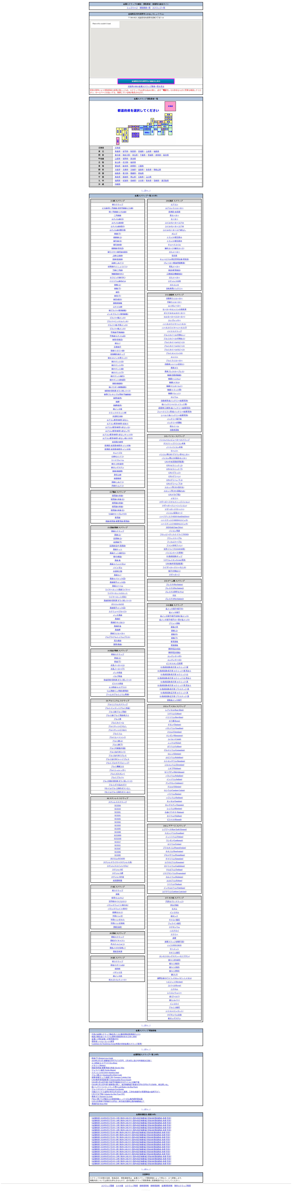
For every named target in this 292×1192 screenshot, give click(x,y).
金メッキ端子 (174, 612)
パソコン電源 (174, 531)
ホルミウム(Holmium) (174, 877)
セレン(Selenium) (174, 754)
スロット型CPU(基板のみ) (174, 491)
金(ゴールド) (174, 996)
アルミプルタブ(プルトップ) (117, 763)
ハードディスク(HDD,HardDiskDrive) (174, 516)
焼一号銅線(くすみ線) (117, 212)
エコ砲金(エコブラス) (117, 687)
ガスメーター (174, 252)
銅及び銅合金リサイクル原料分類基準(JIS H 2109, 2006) (114, 1037)
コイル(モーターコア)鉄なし (174, 230)
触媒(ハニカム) (174, 379)
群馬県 (158, 155)
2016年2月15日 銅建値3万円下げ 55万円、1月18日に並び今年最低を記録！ (122, 1061)
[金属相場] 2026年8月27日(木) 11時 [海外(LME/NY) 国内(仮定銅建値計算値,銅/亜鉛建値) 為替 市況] (131, 1128)
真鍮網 (117, 630)
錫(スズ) (174, 974)
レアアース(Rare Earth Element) (174, 829)
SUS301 (118, 812)
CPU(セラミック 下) (174, 469)
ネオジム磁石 (174, 953)
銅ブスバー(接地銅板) (117, 310)
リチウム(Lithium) (174, 714)
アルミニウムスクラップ (118, 704)
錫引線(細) (117, 245)
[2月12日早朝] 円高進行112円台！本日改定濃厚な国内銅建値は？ (118, 1101)
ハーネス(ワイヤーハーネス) (174, 324)
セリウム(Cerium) (174, 844)
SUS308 (118, 832)
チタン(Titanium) (174, 725)
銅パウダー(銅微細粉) (117, 387)
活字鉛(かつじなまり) (117, 901)
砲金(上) (117, 658)
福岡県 (117, 181)
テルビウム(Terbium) (174, 870)
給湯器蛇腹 (117, 880)
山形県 (148, 151)
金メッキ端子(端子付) (174, 609)
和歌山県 (157, 170)
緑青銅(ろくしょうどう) (117, 267)
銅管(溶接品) (117, 340)
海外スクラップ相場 (182, 1186)
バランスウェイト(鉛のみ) (117, 905)
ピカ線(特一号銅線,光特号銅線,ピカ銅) (117, 208)
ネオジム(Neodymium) (174, 851)
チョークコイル (174, 245)
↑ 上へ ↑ (146, 190)
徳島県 (117, 173)
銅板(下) (117, 288)
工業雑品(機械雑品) (174, 274)
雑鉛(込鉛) (117, 927)
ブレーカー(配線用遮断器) (174, 263)
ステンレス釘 (117, 869)
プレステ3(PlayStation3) (174, 599)
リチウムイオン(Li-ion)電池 (174, 560)
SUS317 (118, 842)
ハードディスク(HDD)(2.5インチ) (174, 524)
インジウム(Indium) (174, 779)
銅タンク (174, 916)
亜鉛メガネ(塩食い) (117, 948)
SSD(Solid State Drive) (174, 527)
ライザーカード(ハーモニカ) (174, 567)
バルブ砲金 (117, 676)
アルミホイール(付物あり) (174, 339)
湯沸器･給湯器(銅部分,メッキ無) (117, 445)
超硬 (174, 938)
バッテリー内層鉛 (174, 423)
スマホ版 (119, 1186)
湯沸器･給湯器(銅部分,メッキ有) (117, 449)
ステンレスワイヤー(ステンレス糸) (117, 862)
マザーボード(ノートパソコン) (174, 506)
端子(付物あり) (174, 571)
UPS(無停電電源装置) (174, 564)
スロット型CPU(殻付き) (174, 487)
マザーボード (174, 575)
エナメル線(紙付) (118, 226)
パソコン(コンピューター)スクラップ (174, 440)
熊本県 (148, 181)
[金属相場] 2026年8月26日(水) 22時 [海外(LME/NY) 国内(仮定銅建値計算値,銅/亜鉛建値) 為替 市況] (131, 1159)
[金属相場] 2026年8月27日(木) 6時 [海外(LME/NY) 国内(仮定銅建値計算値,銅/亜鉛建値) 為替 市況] (131, 1140)
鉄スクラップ (117, 961)
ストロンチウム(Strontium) (174, 761)
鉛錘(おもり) (117, 912)
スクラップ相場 (131, 1186)
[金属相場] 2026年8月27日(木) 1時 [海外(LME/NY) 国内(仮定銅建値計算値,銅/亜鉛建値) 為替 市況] (131, 1152)
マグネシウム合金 (174, 1015)
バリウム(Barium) (174, 794)
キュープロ (117, 453)
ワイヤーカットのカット (118, 593)
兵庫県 (125, 170)
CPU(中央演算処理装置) (174, 462)
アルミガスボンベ (117, 774)
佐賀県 (125, 181)
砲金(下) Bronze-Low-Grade (102, 1058)
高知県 (141, 173)
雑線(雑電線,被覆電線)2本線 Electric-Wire (108, 1068)
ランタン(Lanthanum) (174, 840)
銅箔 (117, 292)
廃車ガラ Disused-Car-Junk (102, 1096)
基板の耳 (174, 627)
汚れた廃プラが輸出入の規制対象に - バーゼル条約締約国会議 (117, 1099)
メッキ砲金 (117, 672)
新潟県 (133, 159)
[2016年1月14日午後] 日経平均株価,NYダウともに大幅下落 (115, 1082)
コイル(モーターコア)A (174, 223)
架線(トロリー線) (118, 351)
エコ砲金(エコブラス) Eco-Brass (104, 1063)
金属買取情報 (167, 1186)
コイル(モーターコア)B (174, 226)
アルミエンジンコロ (174, 353)
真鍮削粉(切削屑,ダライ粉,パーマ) (117, 600)
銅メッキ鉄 (117, 976)
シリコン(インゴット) (174, 1011)
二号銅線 (117, 215)
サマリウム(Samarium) (174, 859)
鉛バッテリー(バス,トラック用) (174, 404)
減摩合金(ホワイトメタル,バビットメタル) (174, 978)
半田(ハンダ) (117, 916)
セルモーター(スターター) (174, 317)
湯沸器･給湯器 (174, 212)
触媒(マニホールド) (174, 386)
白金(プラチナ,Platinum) (174, 812)
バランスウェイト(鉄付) (117, 909)
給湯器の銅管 (117, 442)
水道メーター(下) (118, 669)
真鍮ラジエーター (117, 633)
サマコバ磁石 (174, 920)
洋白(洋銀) (174, 905)
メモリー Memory (99, 1065)
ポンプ (174, 234)
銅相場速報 (155, 1186)
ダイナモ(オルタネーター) (174, 313)
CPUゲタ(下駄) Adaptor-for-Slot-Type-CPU (108, 1094)
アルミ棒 (117, 719)
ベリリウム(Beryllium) (174, 717)
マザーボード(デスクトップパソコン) (174, 502)
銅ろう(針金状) (118, 464)
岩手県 (125, 151)
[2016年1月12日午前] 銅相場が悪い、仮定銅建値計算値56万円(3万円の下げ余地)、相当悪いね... (130, 1085)
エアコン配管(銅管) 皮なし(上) (117, 427)
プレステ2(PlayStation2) (174, 588)
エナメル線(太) (118, 219)
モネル (174, 909)
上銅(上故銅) (117, 256)
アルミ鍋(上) (117, 741)
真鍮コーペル (117, 586)
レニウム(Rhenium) (174, 809)
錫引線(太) (117, 241)
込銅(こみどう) (118, 263)
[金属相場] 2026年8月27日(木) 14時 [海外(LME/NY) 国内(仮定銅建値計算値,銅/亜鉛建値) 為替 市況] (131, 1120)
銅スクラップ (117, 204)
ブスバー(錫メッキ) (117, 318)
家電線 (117, 518)
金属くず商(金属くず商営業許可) (105, 1039)
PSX (174, 595)
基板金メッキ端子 (174, 700)
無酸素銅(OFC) (118, 274)
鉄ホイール (174, 426)
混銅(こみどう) (118, 482)
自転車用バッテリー (174, 288)
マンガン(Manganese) (174, 735)
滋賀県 (141, 170)
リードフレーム (117, 460)
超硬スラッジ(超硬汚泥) (174, 942)
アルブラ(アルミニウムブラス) (117, 637)
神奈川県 (126, 155)
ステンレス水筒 (174, 281)
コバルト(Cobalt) (174, 739)
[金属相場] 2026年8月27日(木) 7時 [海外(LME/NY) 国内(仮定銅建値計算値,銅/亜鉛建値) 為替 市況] (131, 1137)
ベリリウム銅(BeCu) (118, 281)
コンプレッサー (174, 320)
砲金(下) (117, 662)
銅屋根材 (117, 478)
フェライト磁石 (174, 923)
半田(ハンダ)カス (118, 920)
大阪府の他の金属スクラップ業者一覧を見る (146, 86)
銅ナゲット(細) (118, 369)
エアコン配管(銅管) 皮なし (117, 420)
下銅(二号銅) (117, 270)
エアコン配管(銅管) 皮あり (117, 424)
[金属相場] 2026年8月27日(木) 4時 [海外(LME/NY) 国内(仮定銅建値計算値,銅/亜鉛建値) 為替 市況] (131, 1144)
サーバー (174, 451)
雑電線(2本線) (117, 503)
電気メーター (174, 267)
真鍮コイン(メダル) (117, 564)
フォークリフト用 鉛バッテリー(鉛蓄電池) (174, 412)
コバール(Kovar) (174, 985)
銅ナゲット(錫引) (118, 376)
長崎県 (133, 181)
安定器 (174, 256)
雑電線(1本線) (117, 496)
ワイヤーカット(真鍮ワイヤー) (117, 590)
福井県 (133, 162)
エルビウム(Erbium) (174, 881)
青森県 (117, 151)
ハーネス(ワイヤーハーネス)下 (174, 328)
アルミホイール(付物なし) (174, 335)
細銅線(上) (117, 237)
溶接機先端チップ (117, 354)
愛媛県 (133, 173)
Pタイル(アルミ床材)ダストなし (118, 788)
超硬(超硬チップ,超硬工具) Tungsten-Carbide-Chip (111, 1077)
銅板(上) (117, 285)
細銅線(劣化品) (118, 248)
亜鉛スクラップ (117, 937)
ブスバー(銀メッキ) (117, 329)
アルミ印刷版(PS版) (118, 748)
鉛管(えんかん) (118, 898)
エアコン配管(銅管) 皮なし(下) (117, 431)
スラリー (174, 934)
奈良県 (148, 170)
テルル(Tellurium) (174, 787)
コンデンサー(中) (174, 656)
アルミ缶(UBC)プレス (117, 755)
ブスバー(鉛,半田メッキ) (118, 325)
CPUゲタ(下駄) (174, 495)
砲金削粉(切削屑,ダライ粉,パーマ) (117, 680)
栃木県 (166, 155)
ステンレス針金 (117, 877)
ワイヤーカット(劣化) (117, 597)
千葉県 (142, 155)
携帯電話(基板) (174, 653)
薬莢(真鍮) (117, 644)
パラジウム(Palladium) (174, 776)
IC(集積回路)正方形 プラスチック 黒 (174, 696)
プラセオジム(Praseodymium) (174, 848)
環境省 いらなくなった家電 (103, 1041)
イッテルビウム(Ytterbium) (174, 888)
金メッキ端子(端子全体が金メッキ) (174, 616)
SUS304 (118, 805)
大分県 (141, 181)
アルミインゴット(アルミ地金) (117, 708)
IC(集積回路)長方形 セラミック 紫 (174, 667)
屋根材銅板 (117, 303)
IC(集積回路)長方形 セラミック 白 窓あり (174, 678)
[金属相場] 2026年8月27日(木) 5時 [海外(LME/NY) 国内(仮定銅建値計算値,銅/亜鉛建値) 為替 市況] (131, 1142)
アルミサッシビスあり (117, 730)
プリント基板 (174, 623)
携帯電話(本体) (174, 649)
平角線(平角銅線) (118, 332)
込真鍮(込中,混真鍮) (118, 546)
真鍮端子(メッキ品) (117, 582)
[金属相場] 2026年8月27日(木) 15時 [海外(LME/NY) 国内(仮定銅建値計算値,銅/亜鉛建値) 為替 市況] (131, 1118)
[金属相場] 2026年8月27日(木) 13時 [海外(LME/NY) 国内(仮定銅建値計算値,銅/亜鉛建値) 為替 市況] (131, 1123)
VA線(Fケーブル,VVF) (118, 514)
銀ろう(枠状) (174, 971)
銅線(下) (117, 234)
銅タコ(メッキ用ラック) (117, 358)
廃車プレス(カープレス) (174, 371)
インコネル (174, 912)
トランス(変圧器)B (174, 241)
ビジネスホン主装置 (174, 663)
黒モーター (174, 215)
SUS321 (118, 845)
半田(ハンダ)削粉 (118, 923)
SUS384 (118, 852)
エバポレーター (174, 306)
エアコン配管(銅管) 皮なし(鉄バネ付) (118, 438)
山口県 (148, 177)
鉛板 (117, 894)
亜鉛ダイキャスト (117, 940)
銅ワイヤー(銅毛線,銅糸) (118, 252)
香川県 (125, 173)
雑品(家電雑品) (174, 270)
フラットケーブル (174, 538)
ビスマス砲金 (117, 683)
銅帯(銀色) (117, 398)
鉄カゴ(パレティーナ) (117, 980)
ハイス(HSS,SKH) (174, 945)
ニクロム (174, 989)
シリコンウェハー (174, 993)
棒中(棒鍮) (117, 557)
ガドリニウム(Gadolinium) (174, 866)
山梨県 (117, 159)
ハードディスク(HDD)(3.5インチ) (174, 520)
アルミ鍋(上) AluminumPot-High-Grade (107, 1075)
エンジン (174, 357)
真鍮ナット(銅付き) (117, 553)
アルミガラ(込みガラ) (117, 785)
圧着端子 (117, 347)
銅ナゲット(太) (118, 361)
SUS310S (117, 839)
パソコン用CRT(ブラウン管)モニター (174, 454)
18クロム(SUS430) (117, 859)
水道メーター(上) (118, 665)
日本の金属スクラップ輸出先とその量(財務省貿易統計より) (116, 1034)
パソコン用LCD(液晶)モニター (174, 458)
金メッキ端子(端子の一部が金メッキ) (174, 620)
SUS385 (118, 855)
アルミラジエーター (174, 360)
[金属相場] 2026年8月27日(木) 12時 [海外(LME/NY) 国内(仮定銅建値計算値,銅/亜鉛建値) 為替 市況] (131, 1125)
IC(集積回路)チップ (174, 556)
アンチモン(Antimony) (174, 783)
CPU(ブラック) (174, 473)
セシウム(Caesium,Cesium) (174, 790)
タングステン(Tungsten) (174, 805)
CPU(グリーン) (174, 476)
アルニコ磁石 (174, 1007)
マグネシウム (174, 927)
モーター (174, 219)
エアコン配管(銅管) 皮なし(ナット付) (118, 435)
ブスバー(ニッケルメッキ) (117, 321)
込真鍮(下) (117, 542)
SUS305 (118, 829)
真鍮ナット (117, 549)
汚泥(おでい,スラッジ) (174, 901)
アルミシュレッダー (117, 770)
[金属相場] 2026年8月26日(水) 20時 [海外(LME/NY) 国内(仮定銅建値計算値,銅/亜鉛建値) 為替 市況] (131, 1164)
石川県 (125, 162)
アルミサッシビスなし (117, 726)
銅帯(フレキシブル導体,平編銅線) (117, 394)
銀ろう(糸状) (174, 967)
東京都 (117, 155)
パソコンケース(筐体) (174, 553)
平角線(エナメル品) (117, 336)
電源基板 (174, 645)
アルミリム (117, 734)
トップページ (132, 8)
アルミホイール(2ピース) (174, 346)
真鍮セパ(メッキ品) (117, 579)
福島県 (156, 151)
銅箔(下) (117, 296)
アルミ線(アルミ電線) (117, 712)
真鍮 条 (118, 560)
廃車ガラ (174, 368)
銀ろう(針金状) (174, 960)
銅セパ (117, 343)
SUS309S (117, 835)
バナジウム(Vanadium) (174, 728)
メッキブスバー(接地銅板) (117, 314)
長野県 (125, 159)
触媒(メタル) (174, 382)
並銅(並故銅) (117, 259)
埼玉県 (135, 155)
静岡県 (133, 166)
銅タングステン (117, 467)
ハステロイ (174, 931)
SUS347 (118, 848)
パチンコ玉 (117, 972)
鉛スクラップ (117, 890)
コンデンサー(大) (174, 660)
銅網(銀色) (117, 405)
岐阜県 (125, 166)
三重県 (141, 166)
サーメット (174, 949)
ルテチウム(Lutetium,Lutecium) (174, 892)
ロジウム (174, 397)
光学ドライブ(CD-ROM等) (174, 549)
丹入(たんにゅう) (118, 944)
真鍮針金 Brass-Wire (99, 1104)
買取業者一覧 (145, 8)
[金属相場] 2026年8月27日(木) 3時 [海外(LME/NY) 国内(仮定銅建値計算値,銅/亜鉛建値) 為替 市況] (131, 1147)
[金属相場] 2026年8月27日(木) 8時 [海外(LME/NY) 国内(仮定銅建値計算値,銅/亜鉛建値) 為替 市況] (131, 1135)
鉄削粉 (117, 969)
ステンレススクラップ (117, 802)
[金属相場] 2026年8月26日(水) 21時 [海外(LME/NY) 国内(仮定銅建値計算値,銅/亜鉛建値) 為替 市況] (131, 1161)
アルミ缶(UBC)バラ (118, 752)
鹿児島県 (165, 181)
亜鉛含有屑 (117, 951)
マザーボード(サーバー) (174, 509)
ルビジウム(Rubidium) (174, 757)
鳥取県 (117, 177)
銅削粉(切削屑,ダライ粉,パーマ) (117, 391)
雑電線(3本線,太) (117, 510)
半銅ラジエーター (174, 302)
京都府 (133, 170)
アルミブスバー (117, 777)
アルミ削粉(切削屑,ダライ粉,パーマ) (117, 781)
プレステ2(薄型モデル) (174, 592)
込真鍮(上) (117, 538)
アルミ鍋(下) (117, 745)
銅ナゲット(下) (118, 372)
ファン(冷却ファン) (174, 545)
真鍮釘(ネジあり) (118, 622)
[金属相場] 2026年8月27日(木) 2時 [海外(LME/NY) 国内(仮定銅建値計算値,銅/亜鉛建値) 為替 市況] (131, 1149)
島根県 (125, 177)
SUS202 (118, 819)
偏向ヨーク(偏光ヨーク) (174, 248)
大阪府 (117, 170)
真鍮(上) (117, 535)
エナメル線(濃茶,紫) (118, 230)
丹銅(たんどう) (118, 486)
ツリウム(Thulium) (174, 884)
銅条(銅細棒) (117, 471)
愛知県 (117, 166)
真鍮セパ (117, 575)
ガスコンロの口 (117, 604)
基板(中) (174, 634)
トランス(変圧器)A (174, 237)
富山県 (117, 162)
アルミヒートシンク (117, 737)
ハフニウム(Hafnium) (174, 798)
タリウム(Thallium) (174, 816)
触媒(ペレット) (174, 393)
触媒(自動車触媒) (174, 375)
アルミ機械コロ (117, 766)
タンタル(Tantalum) (174, 801)
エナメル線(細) (118, 223)
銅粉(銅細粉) (117, 383)
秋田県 (133, 151)
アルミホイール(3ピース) (174, 350)
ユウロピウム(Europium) (174, 862)
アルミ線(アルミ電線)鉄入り (117, 715)
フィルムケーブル (174, 542)
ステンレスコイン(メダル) (117, 866)
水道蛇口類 (117, 571)
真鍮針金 (117, 626)
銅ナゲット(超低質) (117, 380)
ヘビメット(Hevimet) (174, 982)
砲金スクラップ (117, 654)
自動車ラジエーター (174, 298)
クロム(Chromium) (174, 732)
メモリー (174, 498)
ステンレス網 (117, 873)
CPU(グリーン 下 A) (174, 480)
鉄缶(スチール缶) (118, 965)
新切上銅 (117, 475)
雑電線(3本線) (117, 507)
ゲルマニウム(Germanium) (174, 750)
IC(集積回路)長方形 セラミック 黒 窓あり (174, 685)
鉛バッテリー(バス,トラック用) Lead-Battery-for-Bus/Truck (115, 1087)
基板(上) (174, 631)
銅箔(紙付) (117, 299)
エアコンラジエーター (174, 208)
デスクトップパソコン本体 (174, 443)
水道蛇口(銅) (117, 416)
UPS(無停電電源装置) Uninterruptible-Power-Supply (111, 1080)
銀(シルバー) (174, 1000)
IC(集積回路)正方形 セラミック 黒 (174, 693)
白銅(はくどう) (118, 456)
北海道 (117, 148)
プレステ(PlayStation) (174, 584)
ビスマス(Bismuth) (174, 819)
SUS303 (118, 825)
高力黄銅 (117, 641)
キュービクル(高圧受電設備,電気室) (174, 259)
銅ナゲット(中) (118, 365)
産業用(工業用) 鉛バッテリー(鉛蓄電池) (174, 408)
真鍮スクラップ (117, 531)
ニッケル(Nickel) (174, 743)
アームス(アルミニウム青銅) (117, 694)
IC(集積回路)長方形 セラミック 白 (174, 674)
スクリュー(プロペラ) (117, 611)
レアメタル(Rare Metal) (174, 710)
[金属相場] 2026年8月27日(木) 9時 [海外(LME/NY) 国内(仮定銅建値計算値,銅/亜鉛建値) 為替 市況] (131, 1132)
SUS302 (118, 822)
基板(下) (174, 638)
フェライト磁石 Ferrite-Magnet (104, 1070)
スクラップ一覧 (158, 8)
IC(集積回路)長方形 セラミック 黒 (174, 682)
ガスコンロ (174, 285)
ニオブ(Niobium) (174, 768)
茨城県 (150, 155)
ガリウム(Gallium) (174, 746)
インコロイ (174, 1004)
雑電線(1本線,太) (117, 499)
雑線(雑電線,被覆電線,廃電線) (118, 521)
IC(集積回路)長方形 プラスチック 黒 (174, 689)
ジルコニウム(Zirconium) (174, 765)
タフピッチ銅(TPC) (117, 277)
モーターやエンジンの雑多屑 (174, 309)
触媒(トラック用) (174, 390)
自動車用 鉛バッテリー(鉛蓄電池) (174, 401)
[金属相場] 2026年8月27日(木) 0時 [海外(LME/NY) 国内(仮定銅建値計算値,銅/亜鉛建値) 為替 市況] (131, 1154)
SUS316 (118, 809)
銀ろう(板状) (174, 964)
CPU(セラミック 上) (174, 465)
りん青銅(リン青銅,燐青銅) (117, 691)
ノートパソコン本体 (174, 447)
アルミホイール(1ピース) (174, 342)
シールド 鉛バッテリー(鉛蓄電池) (174, 415)
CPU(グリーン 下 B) (174, 484)
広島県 (141, 177)
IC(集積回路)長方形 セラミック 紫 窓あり (174, 671)
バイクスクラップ (174, 331)
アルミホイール (117, 723)
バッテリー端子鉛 (174, 419)
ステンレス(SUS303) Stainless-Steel (105, 1073)
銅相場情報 (144, 1186)
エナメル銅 (117, 307)
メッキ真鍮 (117, 615)
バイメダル (117, 568)
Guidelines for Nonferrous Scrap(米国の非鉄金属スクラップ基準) (117, 1044)
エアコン (174, 204)
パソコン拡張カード (174, 513)
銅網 (117, 402)
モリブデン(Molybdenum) (174, 772)
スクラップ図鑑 (107, 1186)
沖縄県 (117, 184)
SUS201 (118, 815)
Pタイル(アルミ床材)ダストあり (118, 792)
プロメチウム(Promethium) (174, 855)
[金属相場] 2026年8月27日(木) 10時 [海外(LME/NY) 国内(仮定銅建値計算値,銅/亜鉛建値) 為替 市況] (131, 1130)
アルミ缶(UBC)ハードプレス (117, 759)
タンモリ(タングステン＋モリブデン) (174, 956)
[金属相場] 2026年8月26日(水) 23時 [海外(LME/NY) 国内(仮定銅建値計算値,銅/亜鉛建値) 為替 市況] (131, 1156)
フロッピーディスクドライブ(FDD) (174, 534)
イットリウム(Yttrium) (174, 837)
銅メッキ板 (117, 409)
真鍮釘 (117, 619)
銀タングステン (174, 1018)
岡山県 (133, 177)
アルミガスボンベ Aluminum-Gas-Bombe (108, 1089)
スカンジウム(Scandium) (174, 833)
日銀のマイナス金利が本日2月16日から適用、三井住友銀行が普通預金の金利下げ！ (126, 1092)
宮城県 (141, 151)
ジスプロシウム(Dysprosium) (174, 873)
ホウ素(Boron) (174, 721)
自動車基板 (174, 430)
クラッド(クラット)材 (117, 413)
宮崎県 (156, 181)
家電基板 (174, 642)
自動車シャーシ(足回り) (174, 364)
